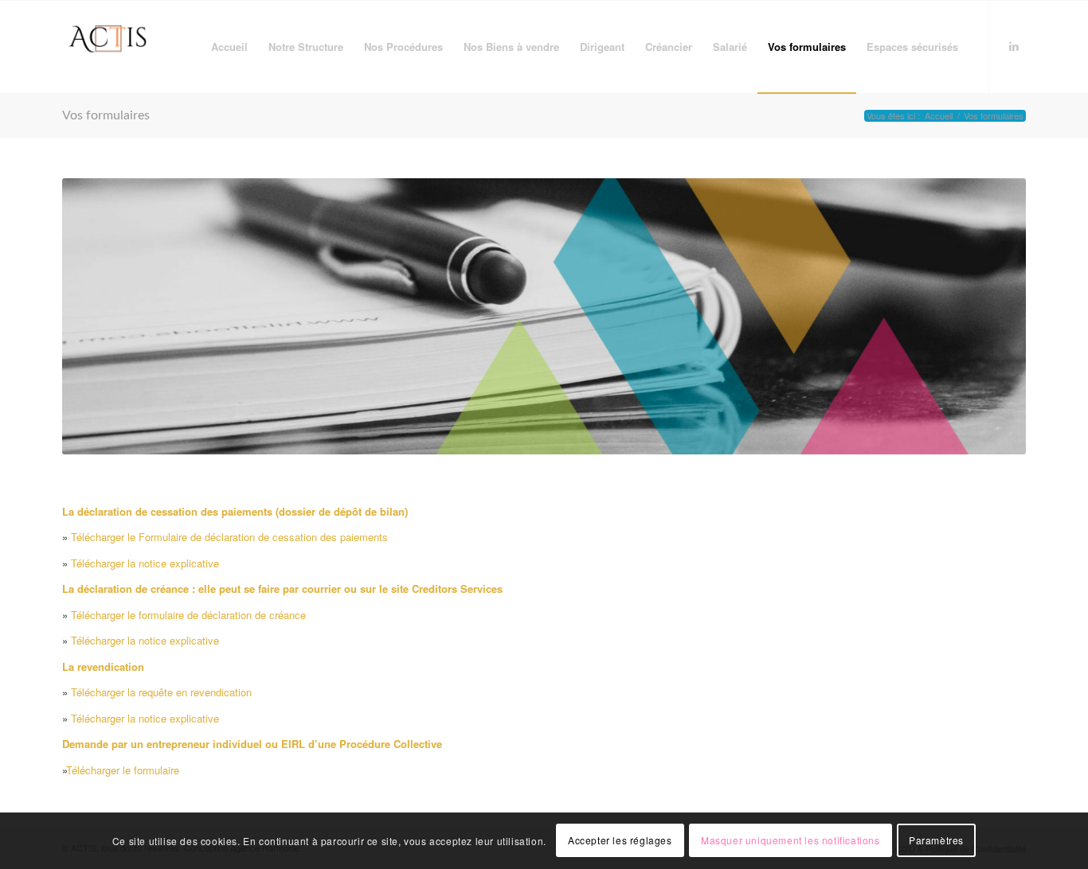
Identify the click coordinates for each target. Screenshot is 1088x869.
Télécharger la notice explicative (145, 563)
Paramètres (936, 841)
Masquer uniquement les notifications (790, 841)
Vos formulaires (106, 115)
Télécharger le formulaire (122, 769)
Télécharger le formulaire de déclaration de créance (188, 614)
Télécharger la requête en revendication (161, 691)
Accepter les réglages (620, 841)
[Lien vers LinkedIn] (1014, 46)
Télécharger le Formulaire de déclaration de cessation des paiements (229, 536)
